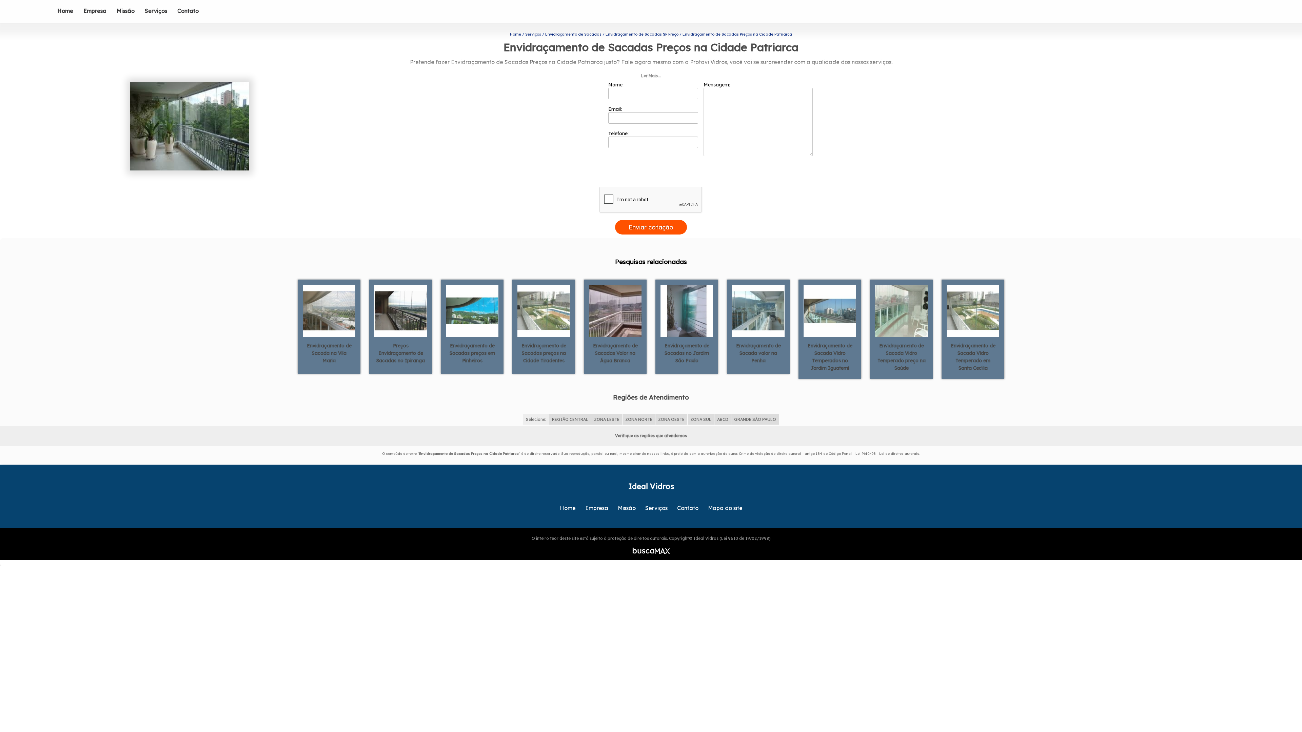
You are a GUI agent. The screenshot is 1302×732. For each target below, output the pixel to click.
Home (65, 10)
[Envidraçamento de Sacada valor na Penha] (758, 310)
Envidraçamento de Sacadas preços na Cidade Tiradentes (543, 353)
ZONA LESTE (606, 419)
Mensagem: (717, 85)
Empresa (94, 10)
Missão (126, 10)
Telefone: (619, 133)
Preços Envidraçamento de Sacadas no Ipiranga (400, 353)
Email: (615, 109)
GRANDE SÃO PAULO (755, 419)
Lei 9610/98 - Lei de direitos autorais (887, 453)
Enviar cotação (651, 227)
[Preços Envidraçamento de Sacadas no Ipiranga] (400, 310)
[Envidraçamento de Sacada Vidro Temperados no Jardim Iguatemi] (829, 310)
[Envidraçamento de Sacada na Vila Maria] (329, 310)
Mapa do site (725, 508)
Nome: (616, 85)
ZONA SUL (700, 419)
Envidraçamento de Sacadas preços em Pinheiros (472, 353)
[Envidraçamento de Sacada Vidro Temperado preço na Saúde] (901, 310)
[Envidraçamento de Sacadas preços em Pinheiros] (472, 310)
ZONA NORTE (638, 419)
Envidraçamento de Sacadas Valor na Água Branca (615, 353)
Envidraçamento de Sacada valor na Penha (758, 353)
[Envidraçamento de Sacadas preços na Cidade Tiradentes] (543, 310)
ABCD (722, 419)
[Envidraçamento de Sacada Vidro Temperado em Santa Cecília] (973, 310)
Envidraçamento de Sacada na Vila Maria (329, 353)
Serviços (156, 10)
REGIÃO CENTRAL (570, 419)
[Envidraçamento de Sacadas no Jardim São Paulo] (686, 310)
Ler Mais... (651, 75)
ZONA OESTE (671, 419)
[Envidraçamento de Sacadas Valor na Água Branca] (615, 310)
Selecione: (536, 419)
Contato (188, 10)
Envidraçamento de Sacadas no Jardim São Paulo (687, 353)
